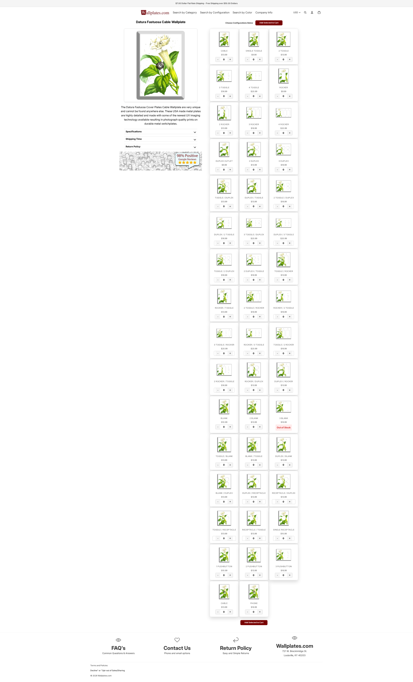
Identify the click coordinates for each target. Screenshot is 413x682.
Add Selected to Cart (268, 23)
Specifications (134, 131)
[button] (224, 39)
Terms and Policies (99, 665)
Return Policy (133, 146)
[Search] (305, 12)
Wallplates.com (105, 675)
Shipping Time (134, 138)
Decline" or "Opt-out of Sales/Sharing (107, 670)
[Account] (312, 12)
